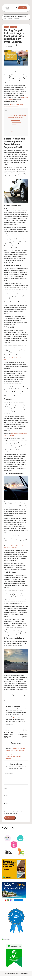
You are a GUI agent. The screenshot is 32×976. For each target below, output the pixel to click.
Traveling (7, 27)
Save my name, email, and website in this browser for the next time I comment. (15, 812)
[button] (22, 7)
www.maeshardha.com (11, 718)
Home (5, 16)
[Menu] (16, 7)
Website (6, 803)
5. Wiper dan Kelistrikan (17, 127)
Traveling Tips (14, 27)
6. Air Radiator (15, 129)
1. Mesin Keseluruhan (15, 120)
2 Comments (9, 46)
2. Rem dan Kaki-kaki (16, 122)
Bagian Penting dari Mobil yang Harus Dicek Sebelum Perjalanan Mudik (17, 116)
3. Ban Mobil (14, 124)
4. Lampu (14, 126)
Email (6, 796)
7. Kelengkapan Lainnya (16, 131)
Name (6, 788)
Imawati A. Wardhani (13, 707)
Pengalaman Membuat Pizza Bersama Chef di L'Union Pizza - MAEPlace (15, 756)
